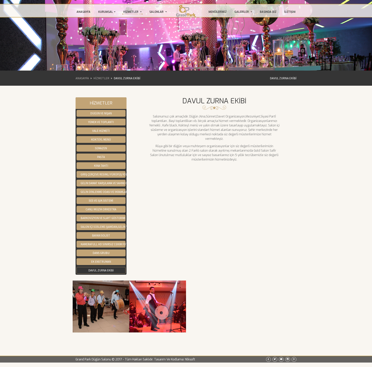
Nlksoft (190, 359)
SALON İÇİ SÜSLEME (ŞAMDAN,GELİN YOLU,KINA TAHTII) (103, 227)
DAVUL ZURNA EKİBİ (283, 78)
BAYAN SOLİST (101, 235)
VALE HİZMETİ (101, 131)
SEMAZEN (101, 148)
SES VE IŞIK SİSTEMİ (101, 200)
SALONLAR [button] (156, 12)
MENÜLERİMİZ (217, 12)
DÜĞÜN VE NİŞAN (101, 113)
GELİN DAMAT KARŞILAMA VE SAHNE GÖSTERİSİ (103, 183)
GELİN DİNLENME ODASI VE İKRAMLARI (103, 192)
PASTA (101, 157)
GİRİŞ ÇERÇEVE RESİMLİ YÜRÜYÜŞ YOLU (103, 174)
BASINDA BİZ (268, 12)
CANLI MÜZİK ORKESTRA (101, 209)
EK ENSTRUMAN (101, 261)
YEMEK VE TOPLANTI (101, 122)
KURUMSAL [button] (105, 12)
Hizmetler (101, 78)
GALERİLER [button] (242, 12)
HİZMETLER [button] (131, 12)
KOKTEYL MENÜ (101, 139)
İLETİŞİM (289, 12)
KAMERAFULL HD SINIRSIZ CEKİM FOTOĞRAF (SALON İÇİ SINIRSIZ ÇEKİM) (103, 244)
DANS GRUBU (101, 253)
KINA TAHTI (101, 166)
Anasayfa (82, 78)
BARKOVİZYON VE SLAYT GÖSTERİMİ (103, 218)
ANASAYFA (83, 12)
